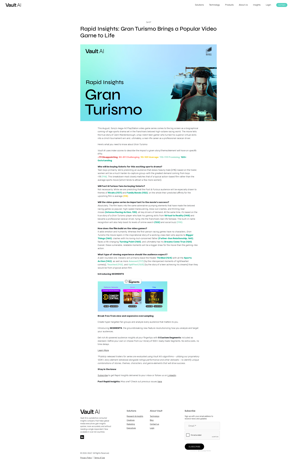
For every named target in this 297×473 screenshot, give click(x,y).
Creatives (131, 420)
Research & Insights (135, 416)
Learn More (103, 350)
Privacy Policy (86, 458)
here (160, 381)
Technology (214, 5)
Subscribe (103, 375)
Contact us (154, 424)
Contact (281, 5)
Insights (257, 5)
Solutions (199, 5)
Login (268, 5)
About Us (243, 5)
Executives (131, 428)
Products (229, 5)
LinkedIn (172, 375)
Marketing (131, 424)
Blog (151, 420)
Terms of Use (99, 458)
